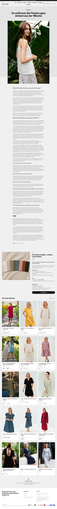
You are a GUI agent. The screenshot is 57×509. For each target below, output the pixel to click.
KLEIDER (24, 2)
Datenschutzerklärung (10, 505)
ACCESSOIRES (39, 2)
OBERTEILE (29, 2)
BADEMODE (34, 2)
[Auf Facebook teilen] (16, 243)
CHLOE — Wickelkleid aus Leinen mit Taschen (28, 398)
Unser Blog (25, 493)
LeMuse (33, 252)
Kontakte (25, 495)
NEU (15, 2)
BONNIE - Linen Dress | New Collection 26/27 (28, 469)
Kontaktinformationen (23, 505)
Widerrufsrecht (4, 505)
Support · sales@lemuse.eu (28, 497)
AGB (15, 505)
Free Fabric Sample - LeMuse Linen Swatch (42, 255)
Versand (18, 505)
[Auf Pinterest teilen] (20, 243)
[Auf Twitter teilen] (18, 243)
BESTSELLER (19, 2)
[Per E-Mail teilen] (23, 243)
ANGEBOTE (28, 4)
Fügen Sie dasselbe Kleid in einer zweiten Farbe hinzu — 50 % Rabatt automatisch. (28, 0)
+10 (11, 368)
